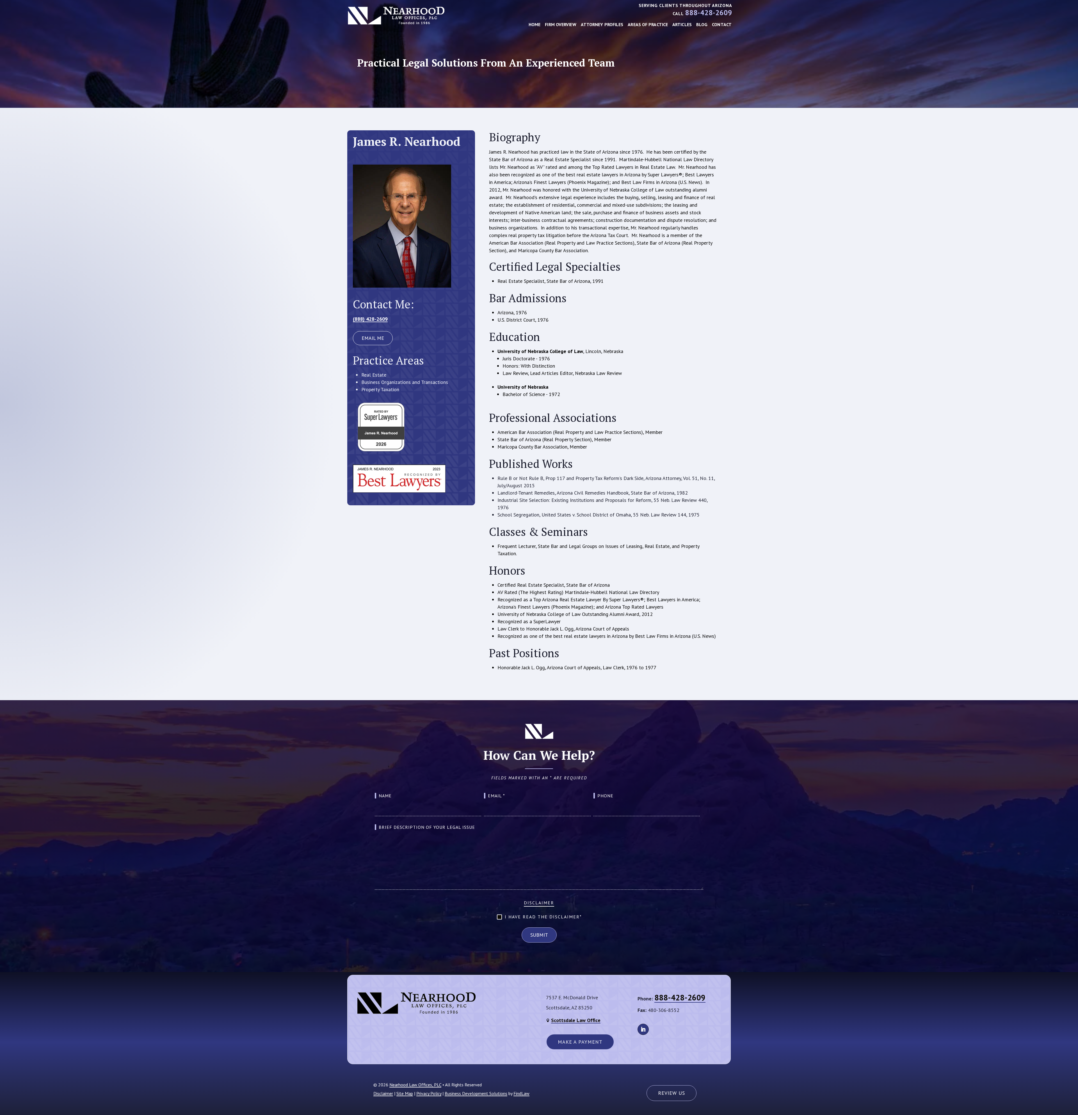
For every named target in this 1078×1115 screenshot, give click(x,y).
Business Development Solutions (476, 1093)
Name (385, 795)
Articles (682, 24)
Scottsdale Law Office (575, 1020)
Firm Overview (560, 24)
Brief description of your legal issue (427, 827)
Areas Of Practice (648, 24)
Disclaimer (539, 902)
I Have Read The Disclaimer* (543, 917)
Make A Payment (580, 1042)
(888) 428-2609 (370, 319)
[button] (1070, 1107)
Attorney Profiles (602, 24)
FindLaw (521, 1093)
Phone (605, 795)
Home (534, 24)
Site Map (404, 1093)
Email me (373, 338)
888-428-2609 (708, 12)
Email (496, 795)
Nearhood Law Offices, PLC (415, 1084)
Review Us (671, 1093)
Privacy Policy (428, 1093)
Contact (722, 24)
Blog (701, 24)
